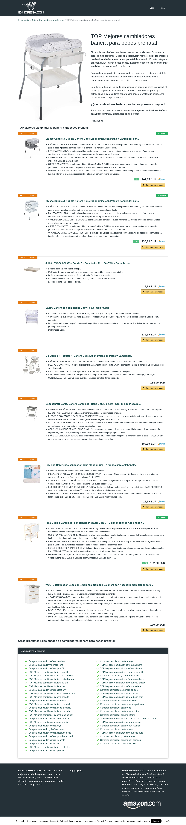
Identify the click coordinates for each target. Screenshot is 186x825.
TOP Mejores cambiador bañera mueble (49, 672)
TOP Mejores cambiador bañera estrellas (49, 747)
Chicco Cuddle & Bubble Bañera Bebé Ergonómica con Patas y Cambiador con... (92, 138)
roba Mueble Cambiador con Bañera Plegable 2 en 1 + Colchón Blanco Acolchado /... (94, 523)
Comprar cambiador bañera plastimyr (47, 690)
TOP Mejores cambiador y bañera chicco (121, 668)
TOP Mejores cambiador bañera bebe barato (51, 679)
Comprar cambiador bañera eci (116, 707)
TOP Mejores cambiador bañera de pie (48, 682)
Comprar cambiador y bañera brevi (117, 736)
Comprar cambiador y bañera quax (46, 729)
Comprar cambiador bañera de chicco (48, 661)
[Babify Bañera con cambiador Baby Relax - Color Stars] (32, 317)
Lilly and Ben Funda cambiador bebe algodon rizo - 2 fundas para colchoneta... (91, 465)
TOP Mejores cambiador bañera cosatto (49, 697)
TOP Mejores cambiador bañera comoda (49, 711)
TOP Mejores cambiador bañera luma (119, 693)
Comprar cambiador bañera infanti (117, 715)
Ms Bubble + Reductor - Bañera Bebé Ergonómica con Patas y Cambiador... (89, 356)
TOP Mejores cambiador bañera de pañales (51, 675)
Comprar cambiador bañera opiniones (119, 700)
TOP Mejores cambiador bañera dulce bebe (122, 679)
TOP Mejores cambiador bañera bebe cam (121, 697)
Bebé (152, 8)
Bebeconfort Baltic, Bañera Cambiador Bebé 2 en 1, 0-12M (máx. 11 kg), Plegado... (93, 404)
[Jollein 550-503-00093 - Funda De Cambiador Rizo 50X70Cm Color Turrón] (32, 269)
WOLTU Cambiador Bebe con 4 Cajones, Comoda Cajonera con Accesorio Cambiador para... (99, 585)
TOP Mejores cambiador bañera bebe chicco (122, 682)
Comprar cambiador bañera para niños (119, 711)
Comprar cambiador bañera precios (47, 750)
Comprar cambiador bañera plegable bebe (50, 733)
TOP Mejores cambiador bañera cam (47, 686)
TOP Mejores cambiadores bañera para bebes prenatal (128, 718)
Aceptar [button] (156, 821)
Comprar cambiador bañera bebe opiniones (122, 704)
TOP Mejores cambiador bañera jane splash (51, 715)
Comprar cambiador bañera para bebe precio (51, 736)
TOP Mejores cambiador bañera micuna (120, 722)
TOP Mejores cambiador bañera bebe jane (121, 733)
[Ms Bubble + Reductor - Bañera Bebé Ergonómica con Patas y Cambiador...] (32, 365)
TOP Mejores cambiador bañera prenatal (49, 704)
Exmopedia (23, 20)
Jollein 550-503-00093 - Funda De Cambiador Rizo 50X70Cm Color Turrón (87, 263)
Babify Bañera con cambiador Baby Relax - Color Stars (77, 307)
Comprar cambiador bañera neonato (47, 740)
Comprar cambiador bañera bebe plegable (50, 707)
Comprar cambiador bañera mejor (117, 661)
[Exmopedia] (31, 8)
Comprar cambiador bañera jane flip (47, 668)
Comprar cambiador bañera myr (45, 725)
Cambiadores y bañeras (51, 20)
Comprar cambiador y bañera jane (46, 665)
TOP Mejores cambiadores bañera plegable (122, 672)
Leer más (165, 821)
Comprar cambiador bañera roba (116, 729)
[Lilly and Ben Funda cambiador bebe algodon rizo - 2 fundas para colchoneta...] (32, 474)
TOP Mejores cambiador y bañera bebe (48, 722)
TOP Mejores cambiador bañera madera (120, 686)
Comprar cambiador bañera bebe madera (49, 718)
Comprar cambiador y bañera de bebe (119, 675)
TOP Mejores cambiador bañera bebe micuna (52, 693)
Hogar (162, 8)
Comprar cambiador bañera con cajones (120, 740)
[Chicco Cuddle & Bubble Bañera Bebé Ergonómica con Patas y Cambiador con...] (32, 148)
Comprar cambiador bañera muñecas (47, 700)
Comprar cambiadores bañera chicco (119, 690)
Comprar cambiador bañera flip (44, 743)
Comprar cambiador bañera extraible (118, 743)
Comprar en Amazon (154, 185)
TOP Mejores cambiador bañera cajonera (121, 665)
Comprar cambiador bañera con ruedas (120, 725)
